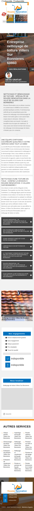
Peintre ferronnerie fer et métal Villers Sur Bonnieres (28, 467)
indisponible (17, 358)
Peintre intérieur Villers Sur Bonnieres (28, 435)
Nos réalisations (17, 69)
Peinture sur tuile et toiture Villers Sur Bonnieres (28, 445)
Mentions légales (27, 507)
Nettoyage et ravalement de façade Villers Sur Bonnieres (17, 455)
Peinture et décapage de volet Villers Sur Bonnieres (28, 456)
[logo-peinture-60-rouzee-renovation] (17, 8)
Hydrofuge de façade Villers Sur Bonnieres (17, 435)
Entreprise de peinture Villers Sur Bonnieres (6, 453)
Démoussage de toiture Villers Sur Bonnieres (7, 444)
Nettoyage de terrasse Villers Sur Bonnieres (17, 444)
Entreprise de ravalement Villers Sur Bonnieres (6, 463)
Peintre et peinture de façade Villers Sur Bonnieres (17, 467)
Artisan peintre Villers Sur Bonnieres (6, 435)
